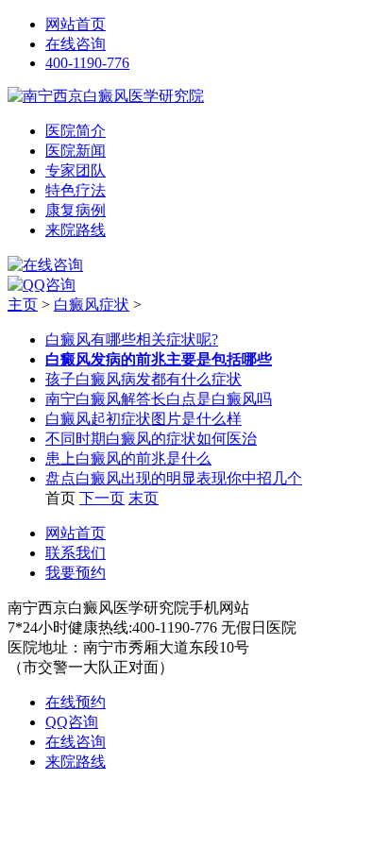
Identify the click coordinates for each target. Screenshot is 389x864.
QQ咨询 (71, 722)
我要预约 (75, 573)
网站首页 (75, 24)
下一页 (102, 498)
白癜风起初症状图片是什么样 (143, 419)
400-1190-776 (87, 63)
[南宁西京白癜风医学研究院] (106, 96)
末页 (143, 498)
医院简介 (75, 131)
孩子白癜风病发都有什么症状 (143, 379)
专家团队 (75, 170)
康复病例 (75, 210)
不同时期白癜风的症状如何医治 (151, 439)
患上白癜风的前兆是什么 (128, 458)
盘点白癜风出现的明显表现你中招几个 (173, 478)
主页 (23, 304)
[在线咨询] (45, 265)
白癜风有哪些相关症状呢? (131, 339)
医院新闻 (75, 151)
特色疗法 (75, 190)
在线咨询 (75, 44)
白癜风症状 (91, 304)
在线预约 (75, 702)
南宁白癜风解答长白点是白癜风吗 (158, 399)
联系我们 (75, 553)
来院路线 (75, 230)
